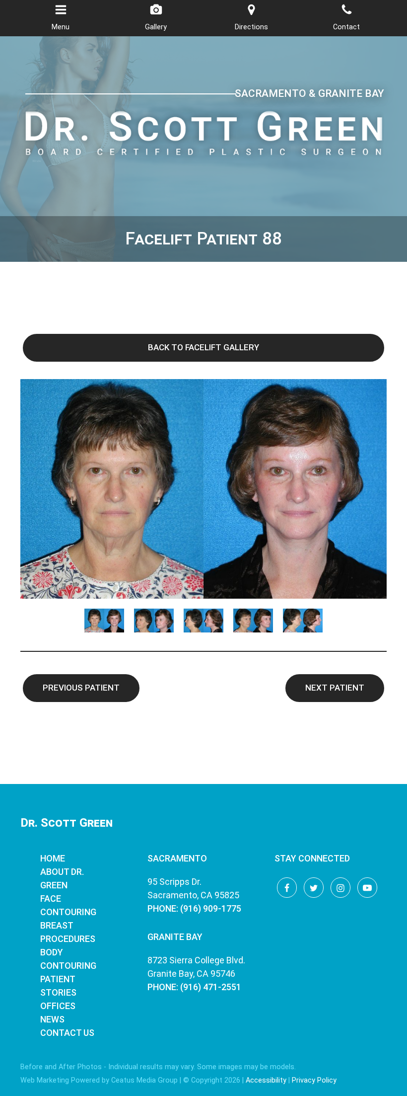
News (52, 1019)
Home (52, 858)
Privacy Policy (314, 1080)
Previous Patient (81, 688)
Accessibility (266, 1080)
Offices (57, 1006)
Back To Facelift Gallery (203, 347)
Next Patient (334, 688)
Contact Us (67, 1032)
